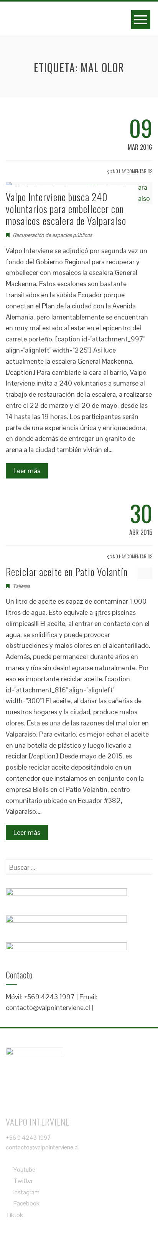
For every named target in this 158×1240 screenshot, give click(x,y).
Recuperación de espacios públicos (52, 235)
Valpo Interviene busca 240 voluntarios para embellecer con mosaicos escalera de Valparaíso (66, 208)
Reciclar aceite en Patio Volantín (67, 571)
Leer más (26, 470)
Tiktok (14, 1215)
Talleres (21, 586)
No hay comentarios (132, 171)
